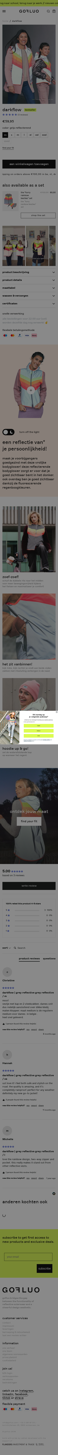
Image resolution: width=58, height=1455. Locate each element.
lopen (38, 725)
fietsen (38, 730)
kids (39, 735)
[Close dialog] (56, 712)
